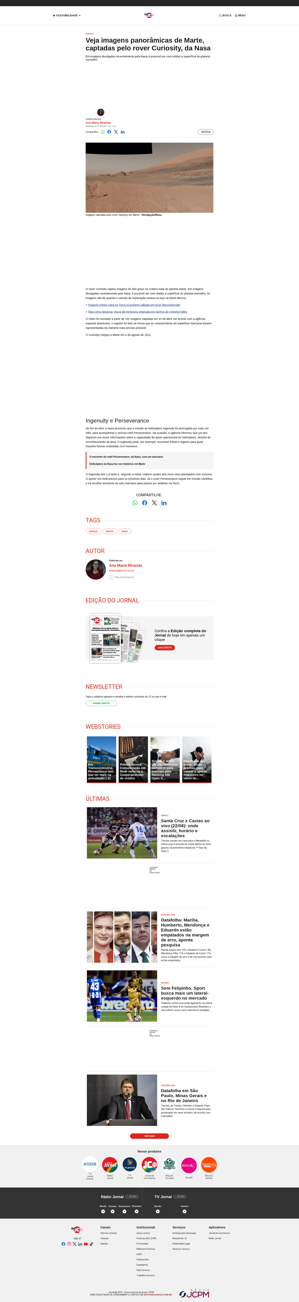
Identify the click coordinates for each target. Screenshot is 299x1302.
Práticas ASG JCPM (146, 1238)
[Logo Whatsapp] (102, 132)
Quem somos (143, 1233)
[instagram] (69, 1244)
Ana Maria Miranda (98, 122)
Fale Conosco (143, 1270)
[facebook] (63, 1244)
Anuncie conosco (181, 1249)
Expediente (142, 1265)
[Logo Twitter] (116, 132)
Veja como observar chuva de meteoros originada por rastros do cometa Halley (137, 311)
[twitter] (74, 1244)
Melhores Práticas (146, 1249)
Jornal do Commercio (219, 1233)
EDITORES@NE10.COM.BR (157, 1294)
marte (110, 531)
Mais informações (124, 577)
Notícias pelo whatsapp (184, 1233)
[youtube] (86, 1244)
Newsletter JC (180, 1238)
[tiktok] (91, 1244)
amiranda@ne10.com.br (121, 570)
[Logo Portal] (149, 15)
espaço (93, 531)
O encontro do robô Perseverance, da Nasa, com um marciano (126, 456)
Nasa (125, 531)
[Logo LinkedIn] (123, 132)
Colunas (104, 1238)
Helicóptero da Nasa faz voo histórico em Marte (117, 464)
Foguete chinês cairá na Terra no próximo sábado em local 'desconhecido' (134, 305)
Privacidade (142, 1243)
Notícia (206, 132)
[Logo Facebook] (109, 132)
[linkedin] (80, 1244)
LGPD (139, 1254)
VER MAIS (149, 1136)
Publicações (143, 1259)
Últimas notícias (108, 1233)
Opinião (104, 1243)
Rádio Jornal (215, 1238)
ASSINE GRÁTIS (101, 703)
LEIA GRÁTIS (165, 647)
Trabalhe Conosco (146, 1275)
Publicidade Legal (181, 1243)
